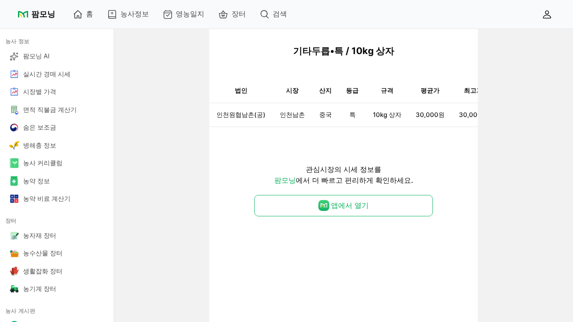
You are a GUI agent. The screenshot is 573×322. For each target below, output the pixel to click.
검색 (280, 14)
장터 (239, 14)
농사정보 (134, 14)
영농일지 (190, 14)
